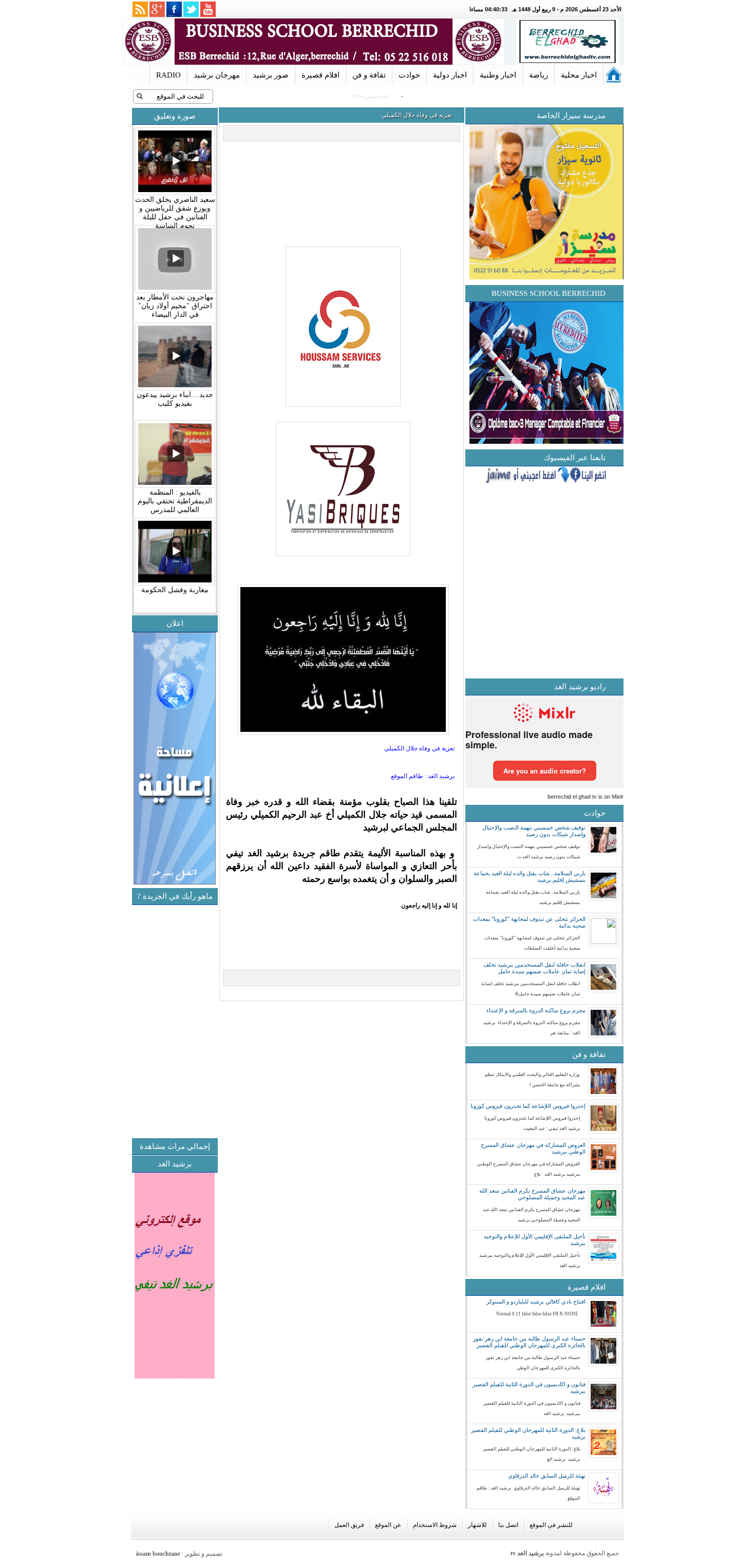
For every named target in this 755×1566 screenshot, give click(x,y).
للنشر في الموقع (551, 1525)
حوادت (409, 75)
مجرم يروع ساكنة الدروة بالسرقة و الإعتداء (536, 1010)
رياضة (538, 75)
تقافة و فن (369, 75)
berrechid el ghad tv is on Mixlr (586, 797)
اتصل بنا (508, 1525)
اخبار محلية (579, 75)
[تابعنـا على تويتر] (191, 9)
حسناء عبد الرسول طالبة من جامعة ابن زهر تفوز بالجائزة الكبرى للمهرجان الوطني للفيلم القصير (529, 1341)
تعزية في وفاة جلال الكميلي (417, 115)
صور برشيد (271, 75)
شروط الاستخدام (435, 1525)
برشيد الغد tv (527, 1553)
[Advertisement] (131, 1063)
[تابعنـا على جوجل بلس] (157, 9)
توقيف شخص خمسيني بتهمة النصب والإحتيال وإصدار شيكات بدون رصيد (534, 830)
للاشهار (477, 1525)
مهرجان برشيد (217, 75)
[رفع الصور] (342, 407)
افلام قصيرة (320, 75)
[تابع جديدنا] (140, 9)
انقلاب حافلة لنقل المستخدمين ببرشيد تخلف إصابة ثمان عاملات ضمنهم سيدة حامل (534, 967)
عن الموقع (388, 1525)
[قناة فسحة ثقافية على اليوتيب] (208, 9)
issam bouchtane (158, 1553)
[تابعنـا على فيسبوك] (174, 9)
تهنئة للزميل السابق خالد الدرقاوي (547, 1476)
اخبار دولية (450, 75)
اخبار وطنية (498, 75)
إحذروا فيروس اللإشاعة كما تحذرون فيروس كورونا (528, 1106)
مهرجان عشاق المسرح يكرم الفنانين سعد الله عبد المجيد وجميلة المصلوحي (532, 1193)
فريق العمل (349, 1525)
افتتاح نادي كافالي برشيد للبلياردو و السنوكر (536, 1301)
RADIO (168, 75)
